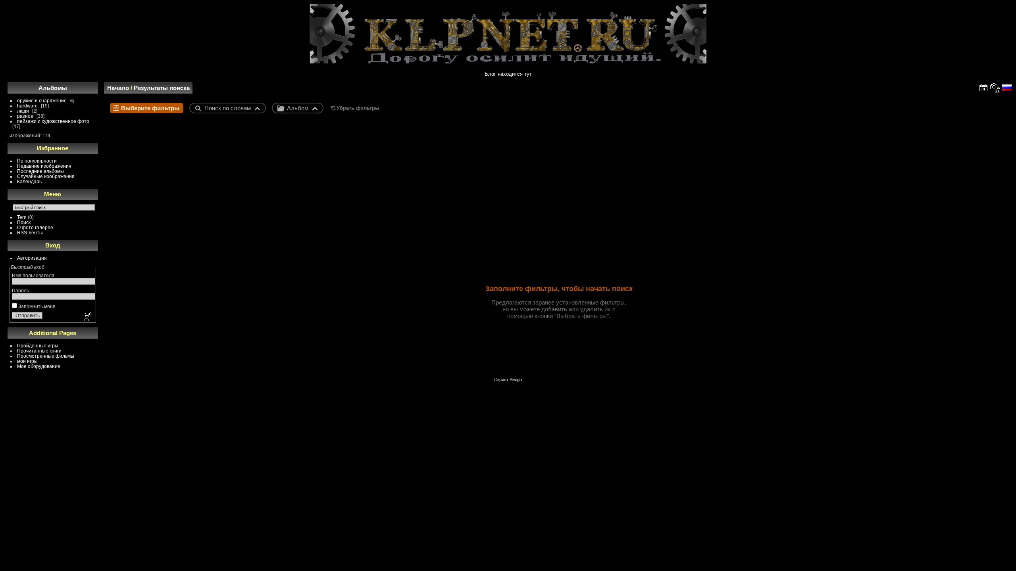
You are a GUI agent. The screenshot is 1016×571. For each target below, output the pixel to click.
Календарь (29, 181)
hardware (27, 105)
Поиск (24, 222)
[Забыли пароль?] (88, 317)
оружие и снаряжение (42, 100)
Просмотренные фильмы (45, 355)
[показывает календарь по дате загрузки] (983, 87)
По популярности (37, 160)
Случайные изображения (46, 176)
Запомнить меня (36, 306)
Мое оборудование (38, 366)
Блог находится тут (508, 74)
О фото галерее (35, 227)
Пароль (20, 290)
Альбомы (52, 87)
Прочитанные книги (39, 350)
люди (23, 110)
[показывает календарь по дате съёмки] (995, 87)
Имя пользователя (33, 275)
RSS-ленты (30, 232)
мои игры (27, 361)
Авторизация (32, 258)
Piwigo (516, 379)
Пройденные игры (37, 345)
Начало (118, 87)
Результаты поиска (162, 87)
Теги (22, 217)
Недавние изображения (44, 166)
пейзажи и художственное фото (53, 121)
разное (25, 116)
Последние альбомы (40, 171)
